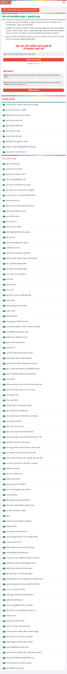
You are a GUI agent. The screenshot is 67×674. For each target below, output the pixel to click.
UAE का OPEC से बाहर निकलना (14, 152)
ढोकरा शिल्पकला (9, 285)
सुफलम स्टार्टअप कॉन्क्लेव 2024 (14, 342)
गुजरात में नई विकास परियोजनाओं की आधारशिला (19, 374)
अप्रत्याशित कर (9, 348)
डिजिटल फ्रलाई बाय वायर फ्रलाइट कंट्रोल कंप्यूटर (18, 547)
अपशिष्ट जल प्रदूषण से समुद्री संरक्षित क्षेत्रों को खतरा (19, 147)
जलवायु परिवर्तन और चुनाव (12, 136)
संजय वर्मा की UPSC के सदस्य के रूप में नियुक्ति (18, 190)
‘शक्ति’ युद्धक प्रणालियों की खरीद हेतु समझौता (18, 595)
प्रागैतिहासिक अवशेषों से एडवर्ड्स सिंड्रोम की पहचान (19, 563)
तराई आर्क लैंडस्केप (10, 495)
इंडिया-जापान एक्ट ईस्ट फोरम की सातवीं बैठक (18, 432)
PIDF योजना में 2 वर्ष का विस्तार (14, 274)
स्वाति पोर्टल (8, 279)
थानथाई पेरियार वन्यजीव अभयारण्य (15, 532)
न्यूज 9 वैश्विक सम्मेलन (11, 216)
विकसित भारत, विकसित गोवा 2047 (15, 337)
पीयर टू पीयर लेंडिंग (10, 400)
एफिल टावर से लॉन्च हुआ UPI (13, 426)
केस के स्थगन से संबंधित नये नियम (14, 174)
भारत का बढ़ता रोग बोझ (11, 131)
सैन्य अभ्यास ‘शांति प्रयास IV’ (13, 474)
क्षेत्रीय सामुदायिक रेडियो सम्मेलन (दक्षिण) (16, 232)
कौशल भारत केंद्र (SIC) (11, 200)
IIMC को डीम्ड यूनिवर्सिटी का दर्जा (14, 179)
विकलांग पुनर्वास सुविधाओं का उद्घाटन (15, 243)
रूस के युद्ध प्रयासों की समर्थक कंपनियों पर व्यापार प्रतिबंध (21, 447)
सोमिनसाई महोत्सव (10, 316)
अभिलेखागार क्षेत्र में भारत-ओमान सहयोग (16, 442)
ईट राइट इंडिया (9, 379)
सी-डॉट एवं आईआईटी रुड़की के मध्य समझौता (18, 605)
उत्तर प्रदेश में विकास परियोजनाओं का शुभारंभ (18, 353)
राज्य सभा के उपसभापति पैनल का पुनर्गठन (17, 185)
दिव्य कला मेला (9, 237)
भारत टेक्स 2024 (9, 221)
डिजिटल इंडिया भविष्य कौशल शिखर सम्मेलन (17, 568)
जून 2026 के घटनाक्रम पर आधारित (14, 110)
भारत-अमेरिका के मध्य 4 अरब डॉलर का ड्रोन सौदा (19, 453)
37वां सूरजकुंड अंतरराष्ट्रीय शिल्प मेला (15, 321)
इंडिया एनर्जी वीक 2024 (11, 164)
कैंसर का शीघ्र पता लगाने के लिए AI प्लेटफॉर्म (17, 637)
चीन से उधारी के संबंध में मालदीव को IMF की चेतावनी (20, 416)
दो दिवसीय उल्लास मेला (11, 248)
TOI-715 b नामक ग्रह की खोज (14, 589)
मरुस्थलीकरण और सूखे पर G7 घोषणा (15, 141)
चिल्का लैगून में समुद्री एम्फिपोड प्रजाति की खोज (18, 505)
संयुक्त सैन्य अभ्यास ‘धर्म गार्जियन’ (14, 484)
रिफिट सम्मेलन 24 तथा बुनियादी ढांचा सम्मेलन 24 (19, 610)
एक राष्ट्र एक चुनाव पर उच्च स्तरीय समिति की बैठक (19, 195)
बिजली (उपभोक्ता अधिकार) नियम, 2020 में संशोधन (20, 258)
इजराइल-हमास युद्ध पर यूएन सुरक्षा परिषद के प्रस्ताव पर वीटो (22, 437)
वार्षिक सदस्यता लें (33, 90)
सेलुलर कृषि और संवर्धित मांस (13, 126)
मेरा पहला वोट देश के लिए (12, 227)
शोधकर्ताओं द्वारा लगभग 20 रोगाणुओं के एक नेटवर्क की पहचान (23, 579)
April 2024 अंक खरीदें (33, 60)
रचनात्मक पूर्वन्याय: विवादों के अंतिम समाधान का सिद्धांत (21, 105)
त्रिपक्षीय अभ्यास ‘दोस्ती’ (11, 479)
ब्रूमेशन (6, 516)
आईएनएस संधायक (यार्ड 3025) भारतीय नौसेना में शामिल (21, 584)
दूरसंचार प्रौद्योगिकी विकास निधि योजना (16, 647)
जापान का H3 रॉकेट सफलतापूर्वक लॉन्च (16, 626)
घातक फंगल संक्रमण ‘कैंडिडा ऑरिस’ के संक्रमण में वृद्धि (20, 631)
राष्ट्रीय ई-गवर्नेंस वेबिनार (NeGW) (14, 211)
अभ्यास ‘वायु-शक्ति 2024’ (12, 542)
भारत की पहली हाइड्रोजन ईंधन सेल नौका (16, 489)
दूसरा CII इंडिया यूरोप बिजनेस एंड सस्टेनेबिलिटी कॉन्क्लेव (21, 369)
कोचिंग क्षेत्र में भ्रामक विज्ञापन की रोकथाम (17, 253)
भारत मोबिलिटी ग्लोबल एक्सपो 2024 (15, 332)
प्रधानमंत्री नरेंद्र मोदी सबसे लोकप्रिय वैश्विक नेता (18, 658)
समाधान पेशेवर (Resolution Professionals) (19, 390)
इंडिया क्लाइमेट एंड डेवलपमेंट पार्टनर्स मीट (16, 500)
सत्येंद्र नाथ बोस (9, 311)
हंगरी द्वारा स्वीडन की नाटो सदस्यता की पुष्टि (17, 405)
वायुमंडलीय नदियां (10, 526)
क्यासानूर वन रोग (9, 616)
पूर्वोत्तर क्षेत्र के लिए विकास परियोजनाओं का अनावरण (20, 363)
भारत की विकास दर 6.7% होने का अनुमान (17, 663)
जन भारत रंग (8, 290)
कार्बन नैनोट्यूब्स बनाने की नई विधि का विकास (18, 642)
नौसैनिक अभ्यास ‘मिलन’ (11, 468)
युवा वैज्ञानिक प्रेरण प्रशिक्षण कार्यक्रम (15, 269)
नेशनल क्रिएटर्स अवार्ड (11, 395)
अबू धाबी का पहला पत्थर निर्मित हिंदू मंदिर (17, 295)
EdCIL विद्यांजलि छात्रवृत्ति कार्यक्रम (15, 264)
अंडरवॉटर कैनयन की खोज (12, 421)
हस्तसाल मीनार (9, 300)
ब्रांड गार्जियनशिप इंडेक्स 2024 (13, 668)
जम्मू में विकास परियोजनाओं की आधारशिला (17, 358)
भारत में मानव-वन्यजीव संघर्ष (12, 120)
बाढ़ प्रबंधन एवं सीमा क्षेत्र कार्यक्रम (14, 510)
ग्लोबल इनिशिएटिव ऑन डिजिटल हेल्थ (15, 553)
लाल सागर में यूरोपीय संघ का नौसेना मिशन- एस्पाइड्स (20, 463)
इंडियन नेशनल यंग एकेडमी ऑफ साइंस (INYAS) (18, 206)
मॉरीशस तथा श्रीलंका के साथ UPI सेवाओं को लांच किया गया (22, 384)
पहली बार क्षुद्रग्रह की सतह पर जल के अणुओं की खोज (20, 537)
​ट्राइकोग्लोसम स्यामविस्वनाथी (13, 600)
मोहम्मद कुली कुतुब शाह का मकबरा (15, 306)
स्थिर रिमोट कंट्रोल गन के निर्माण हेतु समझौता (17, 574)
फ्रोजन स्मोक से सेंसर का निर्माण (14, 621)
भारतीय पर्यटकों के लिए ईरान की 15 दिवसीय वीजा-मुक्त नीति (22, 458)
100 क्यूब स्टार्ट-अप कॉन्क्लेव (12, 169)
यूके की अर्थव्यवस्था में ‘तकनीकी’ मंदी (15, 411)
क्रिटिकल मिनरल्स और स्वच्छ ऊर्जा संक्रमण (16, 115)
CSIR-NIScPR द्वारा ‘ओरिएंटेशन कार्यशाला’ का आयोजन (21, 558)
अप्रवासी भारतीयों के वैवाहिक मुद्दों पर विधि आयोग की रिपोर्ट (22, 652)
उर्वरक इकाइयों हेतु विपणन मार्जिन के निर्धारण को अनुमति (21, 327)
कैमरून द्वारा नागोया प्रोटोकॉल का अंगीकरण (17, 521)
